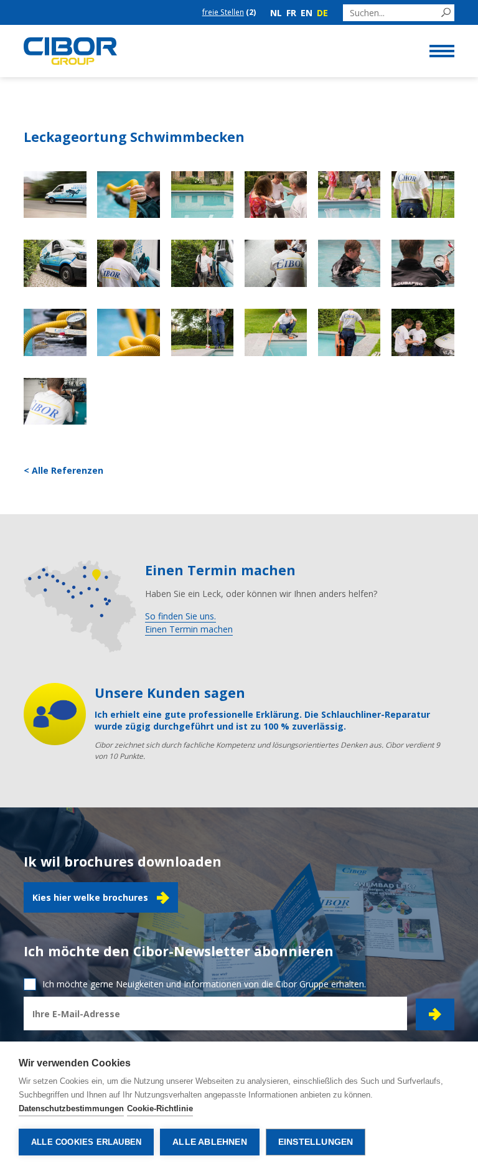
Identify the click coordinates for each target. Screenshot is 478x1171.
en (306, 13)
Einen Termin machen (189, 629)
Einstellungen (316, 1142)
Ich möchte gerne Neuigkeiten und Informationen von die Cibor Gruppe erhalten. (204, 984)
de (322, 13)
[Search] (446, 12)
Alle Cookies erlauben (86, 1142)
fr (291, 13)
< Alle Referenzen (63, 470)
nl (276, 13)
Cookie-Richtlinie (160, 1108)
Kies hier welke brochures (90, 897)
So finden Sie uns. (180, 616)
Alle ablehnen (209, 1142)
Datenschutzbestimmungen (71, 1108)
